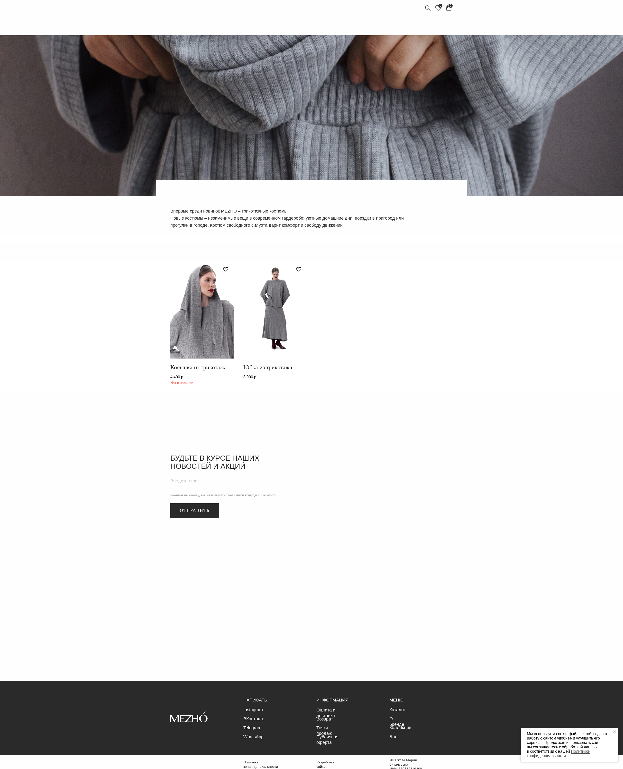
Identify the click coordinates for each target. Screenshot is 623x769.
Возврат (324, 719)
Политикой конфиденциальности (558, 753)
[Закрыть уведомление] (614, 731)
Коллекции (400, 727)
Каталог (397, 709)
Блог (394, 736)
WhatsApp (253, 736)
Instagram (253, 709)
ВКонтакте (253, 718)
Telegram (252, 727)
